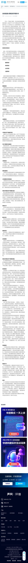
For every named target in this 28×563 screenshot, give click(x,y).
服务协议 (19, 560)
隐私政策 (14, 560)
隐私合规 (24, 539)
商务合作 (6, 506)
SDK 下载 (10, 527)
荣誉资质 (8, 539)
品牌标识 (18, 539)
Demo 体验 (16, 527)
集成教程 (16, 533)
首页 (2, 6)
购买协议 (3, 540)
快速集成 (6, 479)
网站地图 (9, 560)
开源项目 (9, 533)
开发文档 (3, 527)
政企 (19, 520)
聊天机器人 (20, 513)
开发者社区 (3, 533)
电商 (15, 520)
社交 (2, 520)
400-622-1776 (7, 499)
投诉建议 (11, 506)
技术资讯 (22, 533)
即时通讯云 (12, 6)
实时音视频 (12, 513)
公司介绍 (3, 539)
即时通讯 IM (3, 513)
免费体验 (7, 483)
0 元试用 (19, 479)
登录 (18, 2)
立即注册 (22, 2)
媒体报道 (13, 539)
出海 (24, 520)
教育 (6, 520)
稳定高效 (13, 479)
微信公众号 (6, 502)
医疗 (11, 520)
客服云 (2, 514)
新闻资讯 (6, 6)
